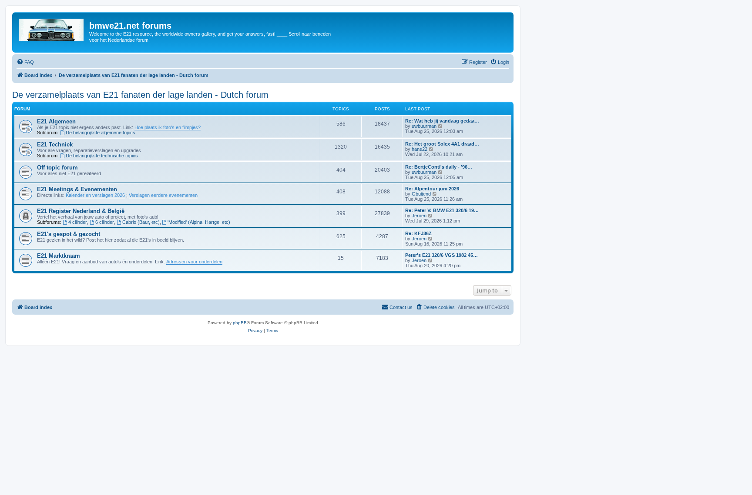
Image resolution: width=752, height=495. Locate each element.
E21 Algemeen (56, 121)
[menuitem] (25, 62)
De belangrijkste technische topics (102, 155)
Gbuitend (421, 193)
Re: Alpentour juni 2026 (432, 188)
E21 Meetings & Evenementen (77, 189)
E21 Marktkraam (58, 255)
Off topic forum (57, 167)
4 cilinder (77, 222)
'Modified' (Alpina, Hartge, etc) (199, 222)
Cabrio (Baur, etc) (141, 222)
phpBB (240, 322)
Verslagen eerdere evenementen (163, 195)
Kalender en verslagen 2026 (95, 195)
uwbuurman (424, 126)
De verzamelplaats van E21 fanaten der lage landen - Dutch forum (140, 95)
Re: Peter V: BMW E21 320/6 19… (442, 210)
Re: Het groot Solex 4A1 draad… (442, 143)
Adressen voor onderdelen (194, 261)
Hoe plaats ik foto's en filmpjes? (167, 127)
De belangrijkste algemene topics (100, 132)
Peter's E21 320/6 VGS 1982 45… (441, 255)
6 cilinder (104, 222)
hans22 (419, 149)
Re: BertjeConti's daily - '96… (438, 166)
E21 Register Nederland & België (80, 211)
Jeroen (419, 215)
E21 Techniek (55, 144)
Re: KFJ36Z (418, 233)
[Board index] (51, 28)
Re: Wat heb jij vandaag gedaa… (442, 120)
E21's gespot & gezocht (68, 234)
